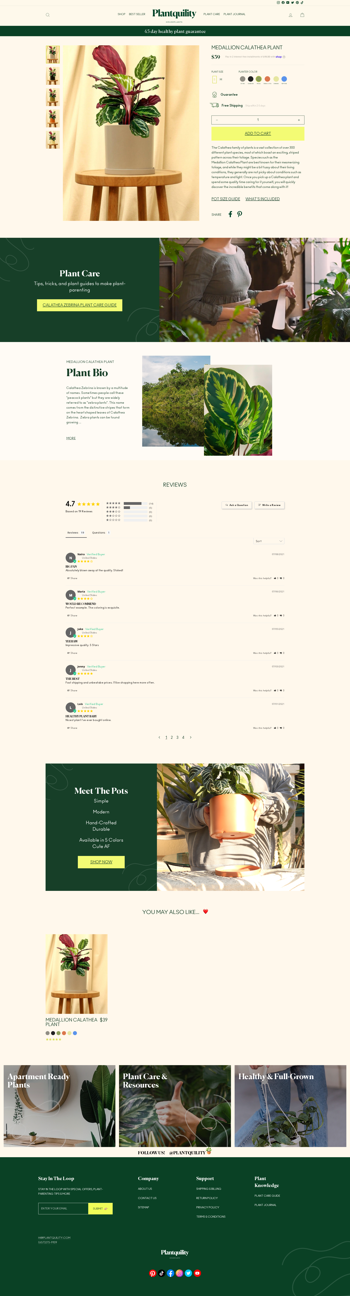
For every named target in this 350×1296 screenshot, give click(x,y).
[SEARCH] (47, 14)
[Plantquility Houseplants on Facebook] (170, 1273)
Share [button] (73, 578)
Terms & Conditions (210, 1216)
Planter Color (248, 72)
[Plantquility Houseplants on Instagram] (179, 1273)
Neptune (284, 79)
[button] (276, 578)
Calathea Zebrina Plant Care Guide (80, 305)
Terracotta (267, 79)
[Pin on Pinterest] (239, 215)
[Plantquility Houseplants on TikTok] (161, 1273)
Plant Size (217, 72)
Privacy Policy (207, 1207)
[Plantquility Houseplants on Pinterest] (152, 1273)
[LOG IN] (289, 14)
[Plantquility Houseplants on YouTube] (197, 1273)
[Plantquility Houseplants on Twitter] (188, 1273)
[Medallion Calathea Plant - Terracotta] (64, 1033)
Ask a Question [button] (239, 505)
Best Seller (137, 14)
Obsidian (251, 79)
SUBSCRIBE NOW (79, 32)
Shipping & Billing (208, 1189)
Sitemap (143, 1207)
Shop (121, 14)
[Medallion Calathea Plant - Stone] (48, 1033)
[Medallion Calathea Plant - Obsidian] (53, 1033)
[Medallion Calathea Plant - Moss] (59, 1033)
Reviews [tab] (72, 532)
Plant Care (212, 14)
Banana (276, 79)
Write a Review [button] (271, 505)
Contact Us (147, 1198)
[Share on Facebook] (230, 215)
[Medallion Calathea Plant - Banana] (69, 1033)
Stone (243, 79)
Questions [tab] (98, 532)
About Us (145, 1189)
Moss (259, 79)
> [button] (190, 738)
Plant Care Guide (267, 1195)
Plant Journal (235, 14)
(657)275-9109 (47, 1242)
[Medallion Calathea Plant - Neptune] (75, 1033)
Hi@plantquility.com (54, 1238)
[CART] (301, 14)
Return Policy (207, 1198)
